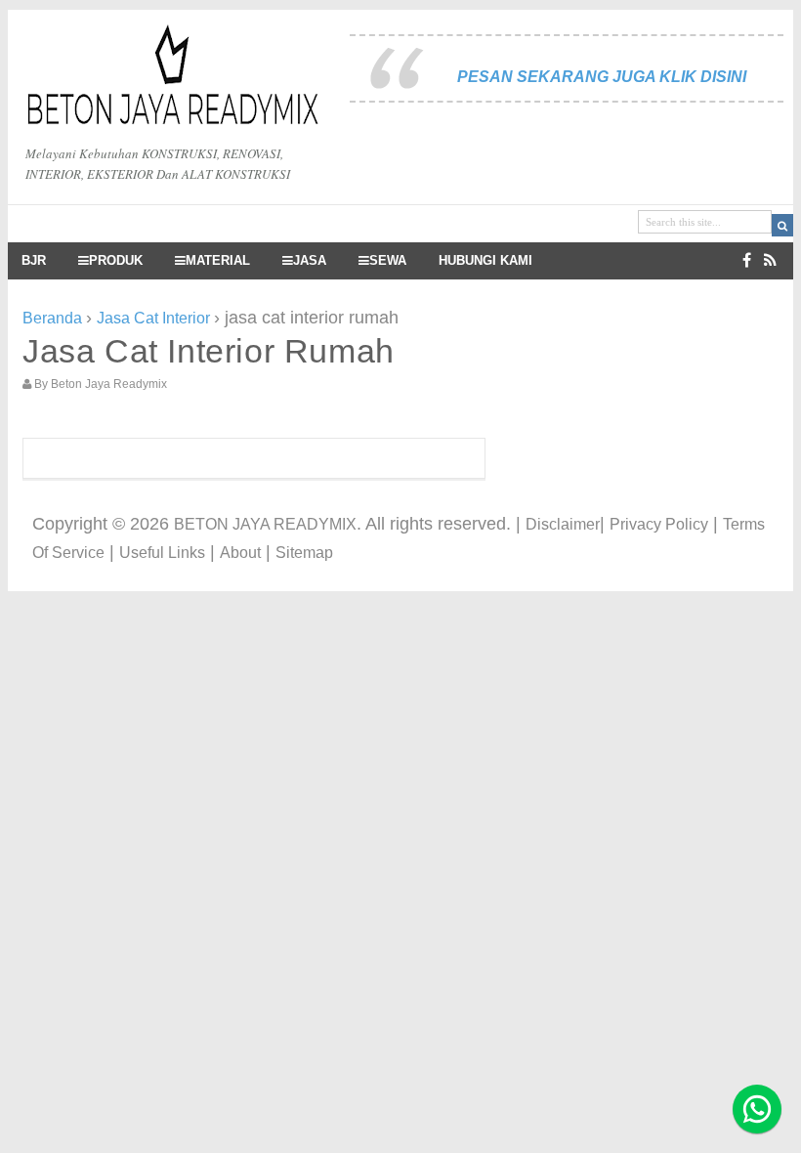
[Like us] (746, 260)
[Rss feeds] (770, 260)
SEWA (387, 261)
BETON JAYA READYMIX (265, 524)
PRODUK (116, 261)
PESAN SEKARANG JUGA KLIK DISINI (601, 76)
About (240, 552)
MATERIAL (218, 261)
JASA (309, 261)
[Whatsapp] (757, 1109)
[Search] (782, 225)
